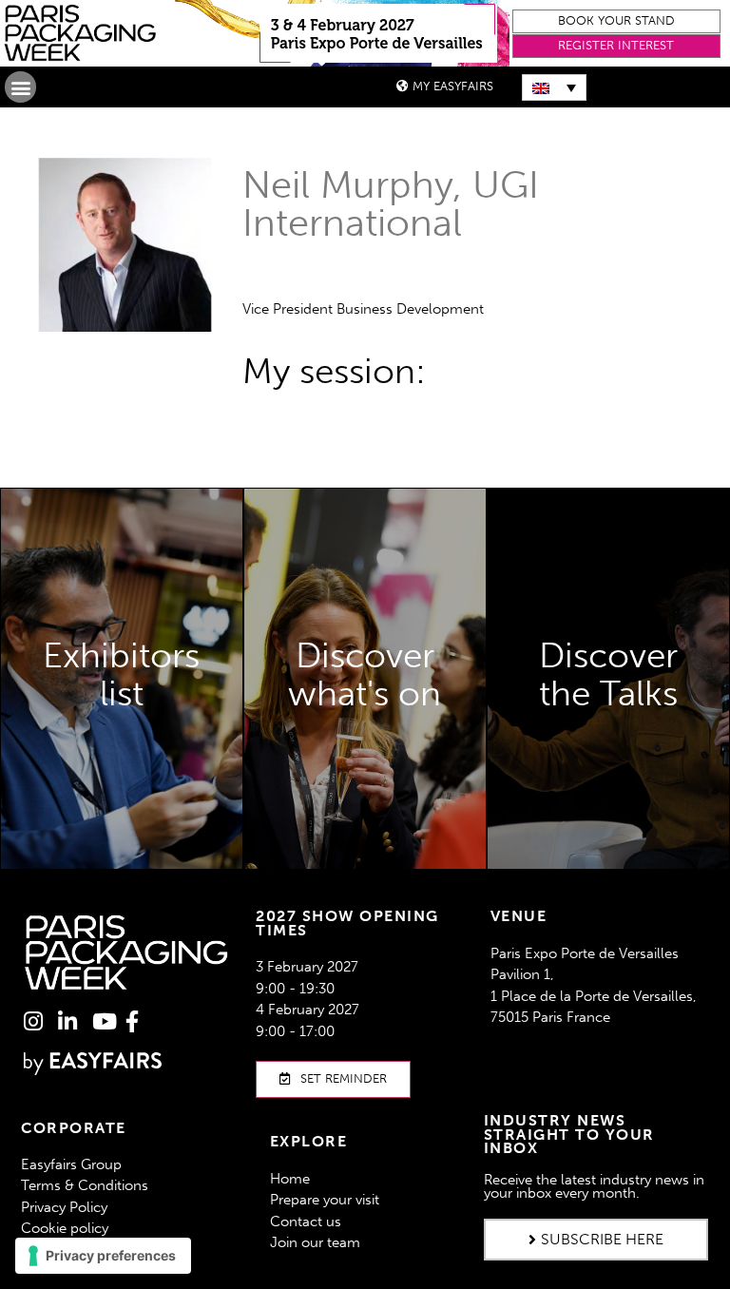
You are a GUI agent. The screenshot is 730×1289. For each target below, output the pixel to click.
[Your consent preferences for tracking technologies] (103, 1256)
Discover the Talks (608, 797)
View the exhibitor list (121, 743)
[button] (616, 21)
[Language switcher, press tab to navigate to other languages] (554, 87)
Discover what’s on (365, 852)
